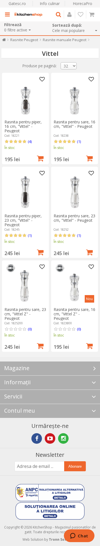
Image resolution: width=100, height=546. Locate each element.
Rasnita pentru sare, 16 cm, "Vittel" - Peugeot (74, 124)
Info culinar (50, 3)
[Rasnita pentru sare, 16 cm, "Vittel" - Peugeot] (74, 96)
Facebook (36, 438)
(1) (79, 141)
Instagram (63, 438)
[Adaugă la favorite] (42, 79)
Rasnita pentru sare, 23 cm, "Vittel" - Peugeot (74, 218)
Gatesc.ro (17, 3)
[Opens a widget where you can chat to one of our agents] (79, 536)
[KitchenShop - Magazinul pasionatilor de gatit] (28, 14)
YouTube (50, 438)
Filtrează (12, 24)
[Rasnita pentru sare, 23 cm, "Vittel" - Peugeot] (74, 190)
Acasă (4, 41)
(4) (30, 141)
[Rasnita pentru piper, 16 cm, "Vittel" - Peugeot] (25, 96)
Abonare (75, 466)
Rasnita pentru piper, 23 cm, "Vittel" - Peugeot (23, 220)
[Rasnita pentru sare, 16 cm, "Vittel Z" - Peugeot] (74, 284)
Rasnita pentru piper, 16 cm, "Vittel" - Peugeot (23, 126)
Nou (89, 298)
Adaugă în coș (40, 158)
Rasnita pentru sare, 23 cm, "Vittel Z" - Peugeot (25, 314)
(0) (30, 328)
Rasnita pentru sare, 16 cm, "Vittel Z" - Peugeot (74, 314)
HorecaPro (82, 3)
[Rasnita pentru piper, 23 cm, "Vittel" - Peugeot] (25, 190)
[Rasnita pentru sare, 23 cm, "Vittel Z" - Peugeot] (25, 284)
